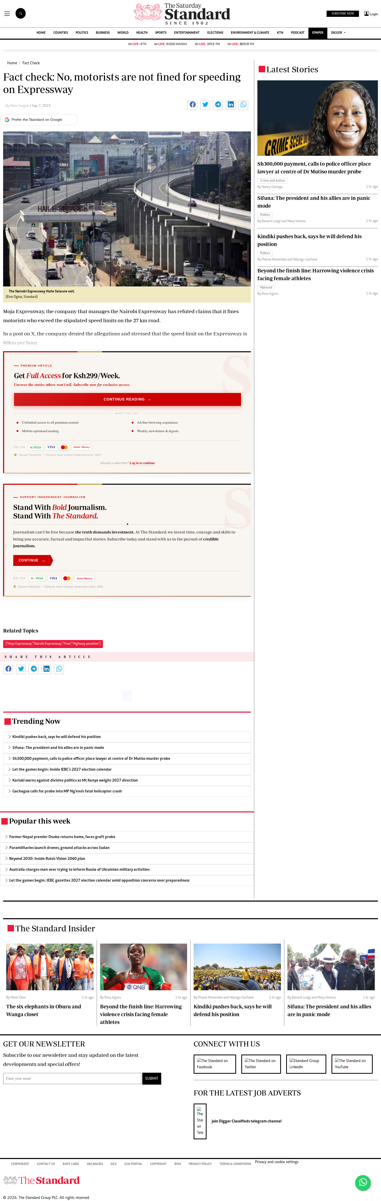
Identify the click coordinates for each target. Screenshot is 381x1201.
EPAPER (317, 33)
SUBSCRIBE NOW (343, 13)
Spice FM (209, 44)
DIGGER (337, 33)
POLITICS (82, 33)
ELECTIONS (215, 33)
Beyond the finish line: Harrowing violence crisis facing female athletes (141, 1014)
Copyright (158, 1164)
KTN (280, 33)
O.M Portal (133, 1164)
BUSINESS (103, 33)
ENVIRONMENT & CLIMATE (250, 33)
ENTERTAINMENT (187, 33)
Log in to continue (142, 462)
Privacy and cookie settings (277, 1162)
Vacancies (95, 1164)
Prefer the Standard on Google (37, 119)
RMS (177, 1164)
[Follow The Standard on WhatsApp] (363, 1183)
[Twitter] (263, 1064)
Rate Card (71, 1164)
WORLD (123, 33)
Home (12, 63)
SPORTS (160, 33)
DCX (114, 1164)
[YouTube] (354, 1064)
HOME (41, 33)
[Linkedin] (308, 1064)
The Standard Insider (55, 928)
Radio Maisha (172, 44)
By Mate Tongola (18, 106)
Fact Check (31, 63)
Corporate (20, 1164)
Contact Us (46, 1164)
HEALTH (141, 33)
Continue (32, 560)
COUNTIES (60, 33)
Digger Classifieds (234, 1121)
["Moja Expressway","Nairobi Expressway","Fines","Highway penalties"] (53, 644)
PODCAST (298, 33)
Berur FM (243, 44)
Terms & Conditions (235, 1164)
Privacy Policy (200, 1164)
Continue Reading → (128, 399)
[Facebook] (217, 1064)
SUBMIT (151, 1079)
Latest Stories (292, 69)
